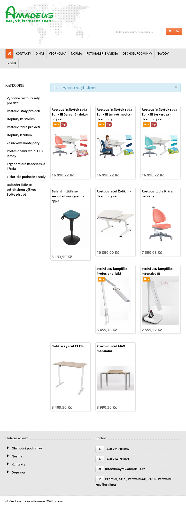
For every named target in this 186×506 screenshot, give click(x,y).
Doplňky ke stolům (21, 119)
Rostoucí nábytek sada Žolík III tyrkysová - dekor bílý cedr (159, 114)
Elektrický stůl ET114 (68, 346)
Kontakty (23, 53)
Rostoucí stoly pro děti (23, 111)
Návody (163, 53)
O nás (40, 53)
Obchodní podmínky (26, 448)
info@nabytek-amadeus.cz (125, 469)
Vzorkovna (57, 53)
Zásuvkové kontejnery (23, 143)
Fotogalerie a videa (102, 53)
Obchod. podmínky (137, 53)
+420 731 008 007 (117, 449)
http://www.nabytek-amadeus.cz (29, 14)
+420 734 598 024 (117, 459)
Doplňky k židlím (19, 135)
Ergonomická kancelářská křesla (26, 166)
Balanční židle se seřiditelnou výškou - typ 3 (68, 196)
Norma (76, 53)
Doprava (18, 472)
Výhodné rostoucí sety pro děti (23, 100)
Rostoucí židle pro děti (23, 127)
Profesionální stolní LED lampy (25, 153)
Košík (12, 63)
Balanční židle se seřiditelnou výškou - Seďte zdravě (22, 189)
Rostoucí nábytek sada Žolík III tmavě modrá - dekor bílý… (114, 114)
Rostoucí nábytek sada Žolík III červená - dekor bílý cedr (70, 114)
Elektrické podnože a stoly (26, 176)
